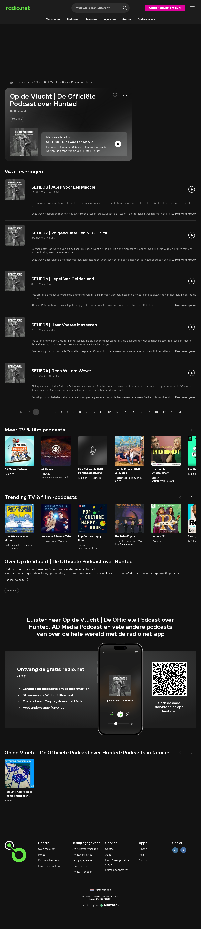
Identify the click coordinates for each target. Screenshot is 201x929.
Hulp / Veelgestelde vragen (117, 862)
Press (41, 854)
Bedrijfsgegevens (82, 860)
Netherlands (103, 890)
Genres (127, 19)
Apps (108, 854)
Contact (110, 849)
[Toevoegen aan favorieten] (115, 95)
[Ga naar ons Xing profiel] (183, 850)
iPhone (143, 849)
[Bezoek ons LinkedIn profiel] (175, 850)
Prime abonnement (116, 870)
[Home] (11, 82)
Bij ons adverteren (49, 860)
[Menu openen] (192, 7)
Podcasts (72, 19)
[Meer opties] (125, 95)
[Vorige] (180, 428)
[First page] (21, 412)
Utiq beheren (80, 866)
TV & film (17, 119)
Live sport (91, 19)
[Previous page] (29, 412)
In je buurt (109, 19)
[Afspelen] (118, 144)
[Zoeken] (124, 7)
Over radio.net (46, 849)
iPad (141, 854)
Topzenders (53, 19)
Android (143, 860)
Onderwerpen (146, 19)
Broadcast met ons (49, 866)
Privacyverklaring (82, 854)
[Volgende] (191, 428)
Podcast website (15, 580)
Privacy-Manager (82, 871)
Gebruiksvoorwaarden (85, 849)
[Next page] (172, 412)
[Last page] (180, 412)
